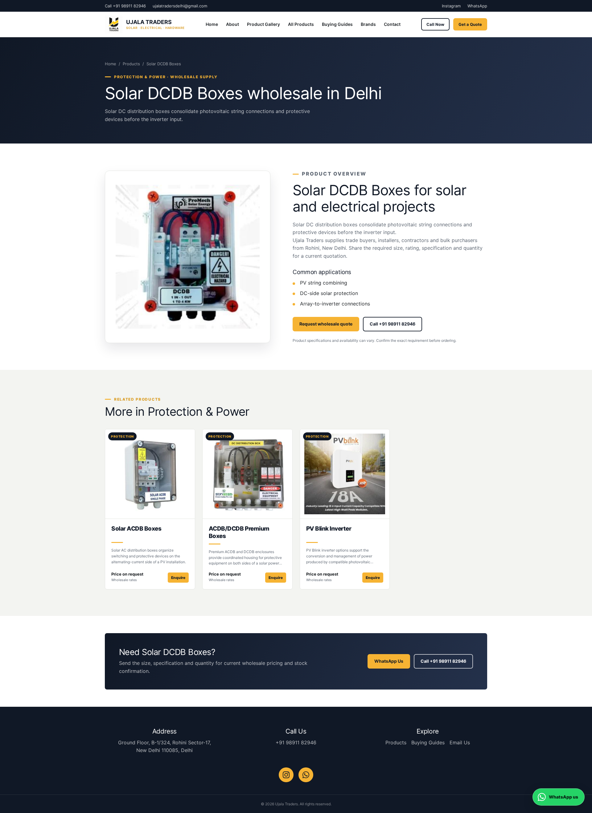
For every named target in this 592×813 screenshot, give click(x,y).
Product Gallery (263, 24)
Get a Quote (470, 24)
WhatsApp (477, 5)
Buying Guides (337, 24)
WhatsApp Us (388, 661)
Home (212, 24)
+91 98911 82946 (296, 742)
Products (131, 63)
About (232, 24)
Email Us (460, 742)
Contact (392, 24)
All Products (301, 24)
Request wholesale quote (325, 323)
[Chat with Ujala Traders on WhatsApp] (305, 774)
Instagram (451, 5)
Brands (368, 24)
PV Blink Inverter (329, 528)
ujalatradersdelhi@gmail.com (180, 5)
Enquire (178, 577)
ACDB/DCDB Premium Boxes (239, 532)
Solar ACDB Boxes (136, 528)
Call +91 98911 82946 (125, 5)
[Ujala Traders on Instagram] (286, 774)
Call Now (435, 24)
